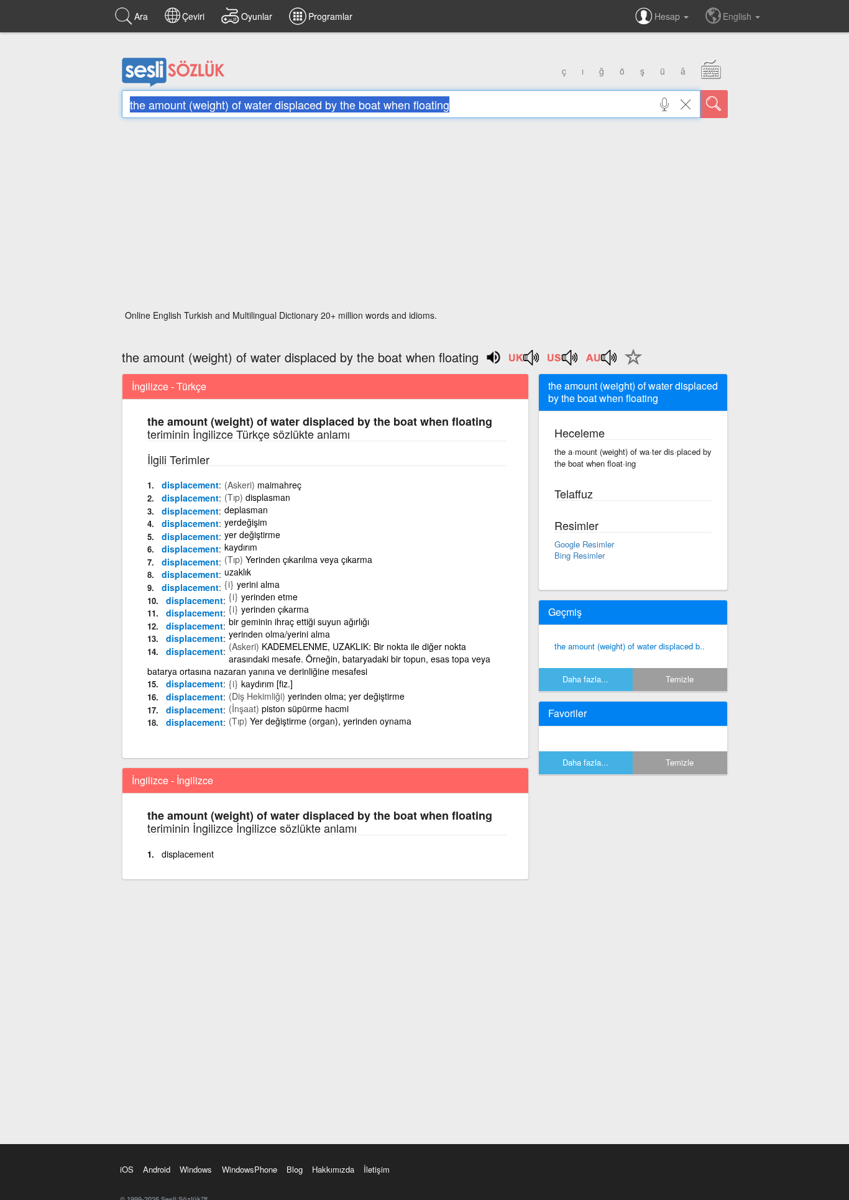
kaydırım (240, 547)
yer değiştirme (252, 534)
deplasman (246, 509)
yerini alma (258, 584)
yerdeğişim (245, 522)
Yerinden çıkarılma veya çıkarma (309, 559)
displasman (268, 497)
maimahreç (279, 485)
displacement (190, 485)
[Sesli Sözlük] (173, 84)
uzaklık (237, 572)
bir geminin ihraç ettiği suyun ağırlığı (299, 621)
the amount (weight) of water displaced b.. (629, 646)
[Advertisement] (425, 218)
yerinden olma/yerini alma (279, 634)
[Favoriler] (630, 364)
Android (156, 1169)
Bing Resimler (579, 555)
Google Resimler (584, 544)
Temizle (680, 679)
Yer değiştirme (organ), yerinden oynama (330, 721)
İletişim (377, 1169)
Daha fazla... (585, 679)
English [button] (738, 16)
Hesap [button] (668, 16)
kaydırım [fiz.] (267, 683)
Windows (196, 1169)
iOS (127, 1169)
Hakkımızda (333, 1169)
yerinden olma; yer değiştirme (346, 696)
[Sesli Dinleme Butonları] (524, 361)
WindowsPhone (249, 1169)
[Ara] (714, 104)
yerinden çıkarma (275, 609)
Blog (295, 1169)
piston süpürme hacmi (305, 708)
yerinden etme (269, 596)
